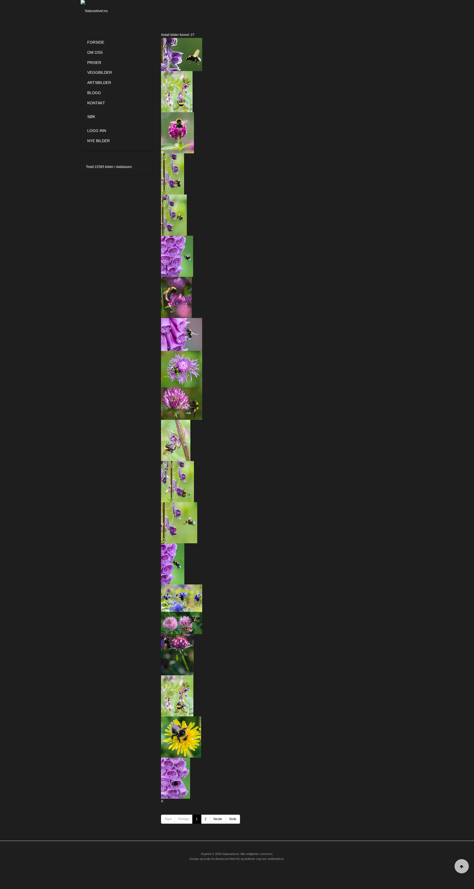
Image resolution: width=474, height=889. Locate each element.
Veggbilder (99, 72)
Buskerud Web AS (228, 858)
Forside (95, 42)
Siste (232, 819)
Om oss (95, 52)
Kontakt (96, 103)
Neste (217, 819)
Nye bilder (98, 141)
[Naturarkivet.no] (103, 11)
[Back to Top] (462, 866)
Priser (94, 62)
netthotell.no (276, 858)
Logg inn (96, 130)
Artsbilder (99, 82)
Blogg (94, 93)
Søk (91, 116)
